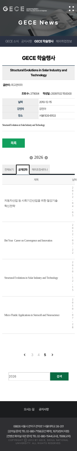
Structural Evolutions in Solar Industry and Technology (31, 277)
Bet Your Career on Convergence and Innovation (28, 240)
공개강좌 (22, 169)
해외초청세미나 (40, 169)
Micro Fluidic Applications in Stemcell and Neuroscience (31, 315)
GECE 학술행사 (43, 41)
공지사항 (26, 41)
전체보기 (9, 169)
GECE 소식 (12, 41)
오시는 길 (29, 409)
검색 (59, 376)
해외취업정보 (64, 41)
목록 (13, 143)
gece (29, 8)
